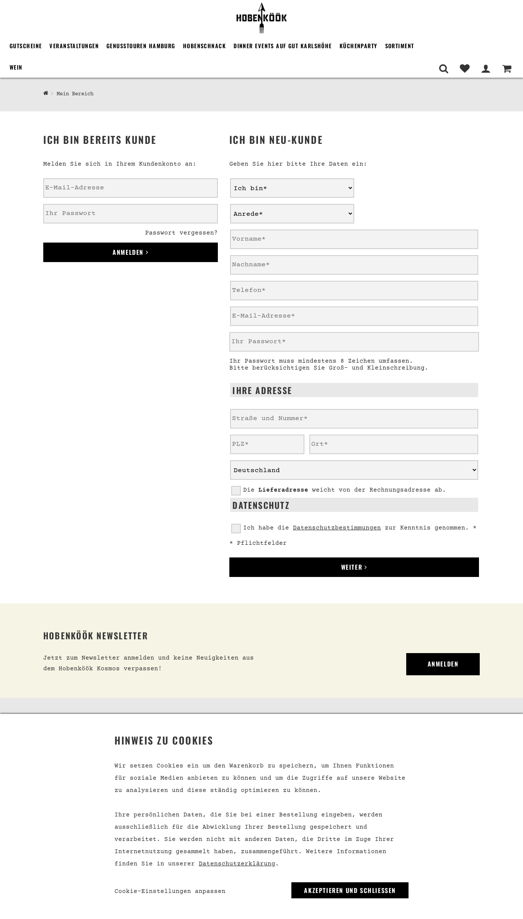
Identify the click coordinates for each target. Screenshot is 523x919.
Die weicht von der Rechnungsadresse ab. (344, 490)
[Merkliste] (464, 68)
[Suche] (443, 68)
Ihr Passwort (62, 203)
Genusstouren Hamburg (140, 46)
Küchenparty (359, 46)
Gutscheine (26, 46)
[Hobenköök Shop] (261, 17)
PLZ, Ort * (246, 433)
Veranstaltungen (74, 46)
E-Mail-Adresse (65, 177)
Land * (240, 459)
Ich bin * (245, 177)
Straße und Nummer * (260, 408)
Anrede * (243, 203)
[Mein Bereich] (485, 68)
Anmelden (129, 252)
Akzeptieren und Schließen (350, 890)
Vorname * (245, 228)
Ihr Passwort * (251, 331)
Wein (16, 67)
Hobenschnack (204, 46)
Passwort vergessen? (181, 233)
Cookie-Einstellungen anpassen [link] (170, 891)
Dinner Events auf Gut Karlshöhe (283, 46)
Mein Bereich (75, 94)
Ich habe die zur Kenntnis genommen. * (360, 528)
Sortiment (399, 46)
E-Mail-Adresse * (255, 305)
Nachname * (246, 254)
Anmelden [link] (443, 663)
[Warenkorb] (506, 68)
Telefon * (245, 280)
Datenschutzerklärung (237, 863)
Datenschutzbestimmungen (337, 528)
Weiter (352, 567)
